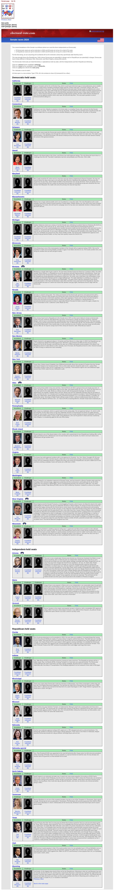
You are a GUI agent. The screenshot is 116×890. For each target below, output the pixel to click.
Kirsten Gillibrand (17, 376)
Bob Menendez (17, 330)
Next (9, 20)
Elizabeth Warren (17, 214)
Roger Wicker (17, 696)
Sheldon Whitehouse (17, 446)
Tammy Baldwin (17, 541)
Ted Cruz (17, 835)
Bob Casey (17, 423)
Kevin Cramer (17, 788)
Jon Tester (17, 284)
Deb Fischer (17, 742)
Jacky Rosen (17, 307)
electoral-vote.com (23, 34)
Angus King (17, 597)
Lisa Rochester (17, 144)
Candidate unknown (17, 98)
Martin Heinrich (17, 353)
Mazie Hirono (17, 168)
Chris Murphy (17, 121)
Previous (4, 20)
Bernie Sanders (17, 620)
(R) (28, 124)
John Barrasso (17, 883)
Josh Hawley (17, 719)
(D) (17, 101)
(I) (17, 573)
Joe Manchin (17, 517)
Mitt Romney (17, 860)
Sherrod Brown (17, 400)
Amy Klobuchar (17, 260)
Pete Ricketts (17, 765)
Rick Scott (17, 649)
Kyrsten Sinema (17, 570)
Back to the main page (41, 883)
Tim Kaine (17, 469)
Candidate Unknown (28, 446)
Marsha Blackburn (17, 812)
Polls (71, 83)
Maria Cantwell (17, 493)
